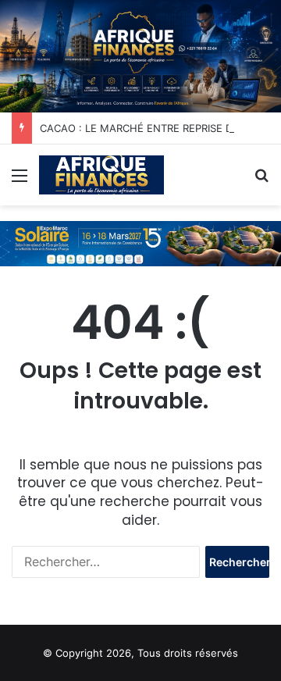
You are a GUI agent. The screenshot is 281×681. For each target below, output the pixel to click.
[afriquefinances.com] (101, 174)
